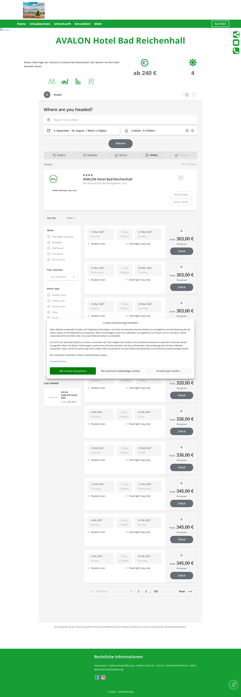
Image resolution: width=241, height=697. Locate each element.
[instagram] (103, 678)
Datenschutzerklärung (121, 665)
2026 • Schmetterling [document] (121, 691)
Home (21, 24)
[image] (4, 29)
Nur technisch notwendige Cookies (120, 370)
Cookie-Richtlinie (58, 361)
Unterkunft (62, 24)
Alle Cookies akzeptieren (73, 370)
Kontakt (220, 23)
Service (160, 665)
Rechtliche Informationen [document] (118, 657)
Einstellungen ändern (168, 370)
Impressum (100, 665)
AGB (193, 665)
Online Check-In (145, 665)
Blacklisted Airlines (177, 665)
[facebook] (97, 678)
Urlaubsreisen (40, 24)
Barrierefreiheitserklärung (108, 669)
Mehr (98, 24)
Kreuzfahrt (83, 24)
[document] (120, 41)
